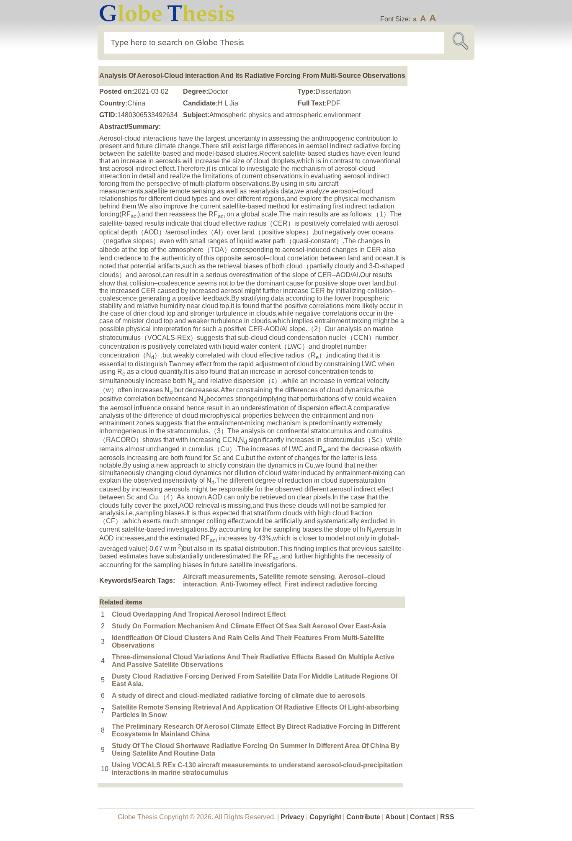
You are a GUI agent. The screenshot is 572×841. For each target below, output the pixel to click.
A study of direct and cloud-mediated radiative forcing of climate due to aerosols (238, 695)
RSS (447, 816)
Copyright (325, 816)
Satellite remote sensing (297, 576)
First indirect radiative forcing (330, 584)
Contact (423, 816)
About (395, 816)
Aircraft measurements (219, 576)
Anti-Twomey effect (250, 584)
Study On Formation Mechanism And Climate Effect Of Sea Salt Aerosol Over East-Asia (249, 626)
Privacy (292, 816)
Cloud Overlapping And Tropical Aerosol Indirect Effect (199, 614)
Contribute (363, 816)
